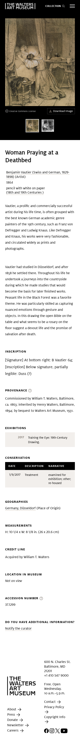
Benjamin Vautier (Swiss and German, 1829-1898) (38, 174)
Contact (50, 702)
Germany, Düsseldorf (20, 508)
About (12, 709)
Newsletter (15, 725)
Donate (13, 720)
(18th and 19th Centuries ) (25, 192)
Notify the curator (18, 628)
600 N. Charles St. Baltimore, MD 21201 (57, 666)
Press (11, 714)
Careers (13, 730)
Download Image (63, 111)
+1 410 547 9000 (56, 675)
